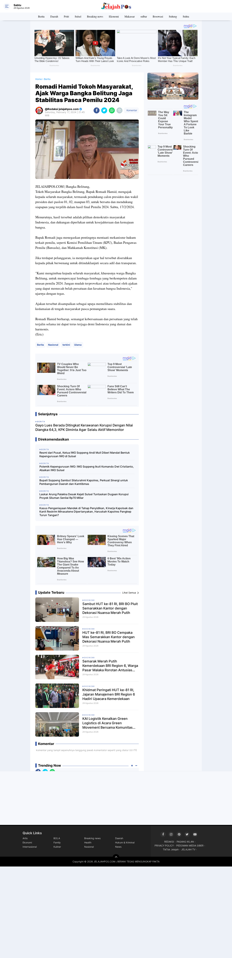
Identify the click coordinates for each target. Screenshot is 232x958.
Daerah (54, 16)
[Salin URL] (119, 110)
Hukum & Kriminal (125, 842)
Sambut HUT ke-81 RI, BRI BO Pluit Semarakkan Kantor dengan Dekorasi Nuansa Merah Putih (110, 608)
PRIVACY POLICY (164, 845)
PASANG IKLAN (185, 841)
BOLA (56, 838)
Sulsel (78, 16)
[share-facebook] (97, 110)
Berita (41, 16)
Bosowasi (158, 16)
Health (87, 842)
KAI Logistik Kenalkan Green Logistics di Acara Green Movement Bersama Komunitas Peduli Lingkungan (107, 723)
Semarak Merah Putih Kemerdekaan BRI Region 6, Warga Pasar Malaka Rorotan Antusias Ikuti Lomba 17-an (110, 665)
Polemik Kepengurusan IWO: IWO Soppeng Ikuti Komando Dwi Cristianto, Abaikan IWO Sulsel (86, 468)
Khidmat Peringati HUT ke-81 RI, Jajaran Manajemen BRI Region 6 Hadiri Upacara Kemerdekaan (108, 694)
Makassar (129, 16)
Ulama (78, 344)
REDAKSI (169, 841)
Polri (66, 16)
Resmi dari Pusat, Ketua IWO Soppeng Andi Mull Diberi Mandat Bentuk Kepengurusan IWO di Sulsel (84, 454)
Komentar (131, 110)
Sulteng (173, 16)
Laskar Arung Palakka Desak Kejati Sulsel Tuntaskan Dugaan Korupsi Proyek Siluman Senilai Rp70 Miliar (84, 495)
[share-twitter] (104, 110)
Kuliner (57, 846)
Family (57, 842)
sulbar (143, 16)
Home (38, 79)
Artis (25, 838)
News (118, 846)
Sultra (186, 16)
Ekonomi (114, 16)
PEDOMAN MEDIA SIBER (189, 845)
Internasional (30, 846)
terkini (66, 344)
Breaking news (95, 16)
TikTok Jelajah (171, 849)
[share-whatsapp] (112, 110)
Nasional (53, 344)
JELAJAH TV (188, 849)
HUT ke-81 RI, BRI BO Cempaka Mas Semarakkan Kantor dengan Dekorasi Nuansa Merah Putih (108, 637)
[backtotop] (116, 857)
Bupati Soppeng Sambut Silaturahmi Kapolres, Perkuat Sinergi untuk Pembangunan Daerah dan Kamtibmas (83, 482)
